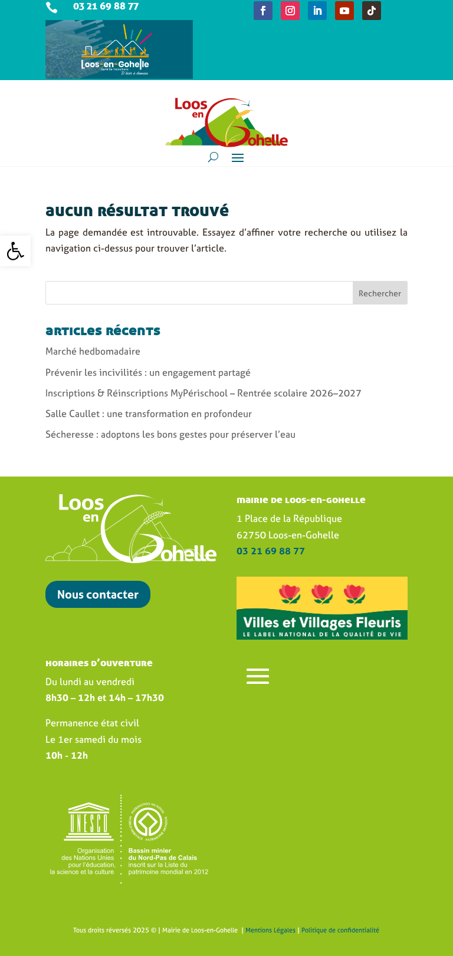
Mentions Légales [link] (270, 930)
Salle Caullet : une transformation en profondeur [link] (148, 413)
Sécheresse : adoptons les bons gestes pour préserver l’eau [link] (170, 434)
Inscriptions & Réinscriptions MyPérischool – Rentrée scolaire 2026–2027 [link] (203, 392)
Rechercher (380, 293)
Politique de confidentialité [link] (340, 930)
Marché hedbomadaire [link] (92, 351)
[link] (15, 251)
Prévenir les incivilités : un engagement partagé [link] (148, 372)
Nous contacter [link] (98, 594)
